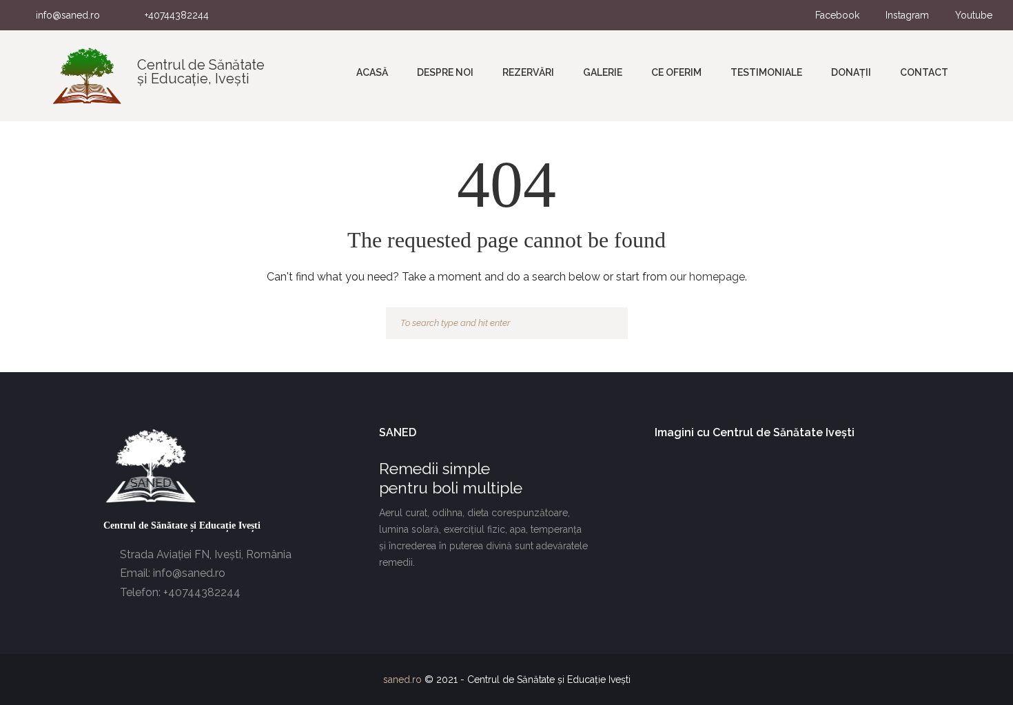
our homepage (707, 276)
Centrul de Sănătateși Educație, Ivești (201, 72)
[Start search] (611, 323)
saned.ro (402, 679)
